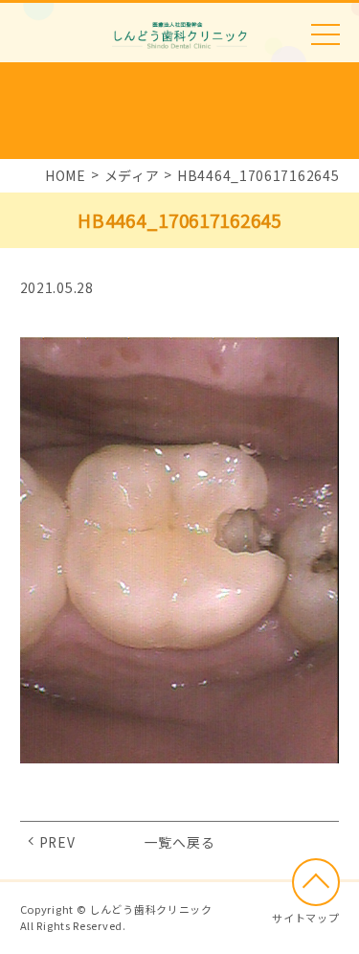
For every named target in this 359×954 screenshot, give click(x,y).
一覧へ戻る (180, 842)
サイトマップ (305, 917)
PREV (57, 842)
